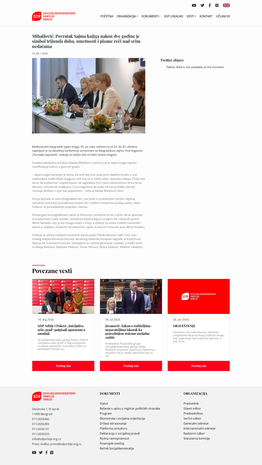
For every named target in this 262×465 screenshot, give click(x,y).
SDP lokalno (173, 16)
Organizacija (126, 16)
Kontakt (206, 16)
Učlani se (223, 16)
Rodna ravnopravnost (114, 438)
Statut (104, 403)
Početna (106, 16)
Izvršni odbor (192, 418)
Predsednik (191, 403)
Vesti (190, 16)
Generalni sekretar (196, 423)
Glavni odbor (192, 408)
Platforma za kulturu (113, 428)
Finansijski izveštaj (112, 443)
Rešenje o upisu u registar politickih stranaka (130, 408)
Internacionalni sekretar (200, 428)
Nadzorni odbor (194, 433)
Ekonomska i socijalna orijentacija (122, 418)
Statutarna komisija (197, 438)
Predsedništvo (193, 413)
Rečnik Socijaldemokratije (117, 448)
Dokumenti (150, 16)
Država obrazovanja (113, 423)
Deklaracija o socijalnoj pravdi (120, 433)
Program (106, 413)
